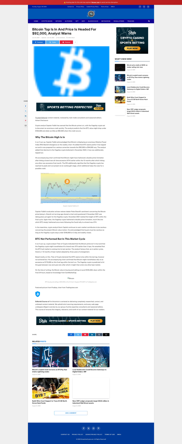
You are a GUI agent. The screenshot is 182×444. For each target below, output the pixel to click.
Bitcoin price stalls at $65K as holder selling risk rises (137, 66)
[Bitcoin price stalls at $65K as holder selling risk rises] (120, 67)
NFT (77, 21)
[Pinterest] (25, 120)
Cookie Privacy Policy (93, 6)
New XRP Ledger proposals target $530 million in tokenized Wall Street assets (91, 402)
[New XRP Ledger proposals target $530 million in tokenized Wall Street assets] (91, 388)
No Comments (61, 37)
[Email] (25, 125)
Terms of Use (104, 6)
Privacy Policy (80, 6)
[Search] (149, 21)
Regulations (119, 21)
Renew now (95, 2)
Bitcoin (59, 21)
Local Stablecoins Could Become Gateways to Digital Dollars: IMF (89, 371)
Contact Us (70, 6)
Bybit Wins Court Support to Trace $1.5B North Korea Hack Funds (49, 402)
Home (36, 21)
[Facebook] (25, 106)
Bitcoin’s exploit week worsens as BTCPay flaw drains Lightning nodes (49, 371)
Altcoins (68, 21)
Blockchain (93, 21)
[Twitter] (25, 111)
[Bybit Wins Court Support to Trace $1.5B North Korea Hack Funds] (50, 388)
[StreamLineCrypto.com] (91, 14)
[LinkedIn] (25, 116)
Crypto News (47, 21)
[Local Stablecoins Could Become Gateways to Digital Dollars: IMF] (91, 356)
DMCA (113, 6)
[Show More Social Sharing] (75, 42)
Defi (83, 21)
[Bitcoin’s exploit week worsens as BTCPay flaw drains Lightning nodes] (50, 356)
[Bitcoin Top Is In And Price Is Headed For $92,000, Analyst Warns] (70, 71)
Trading (130, 21)
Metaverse (105, 21)
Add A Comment (70, 413)
